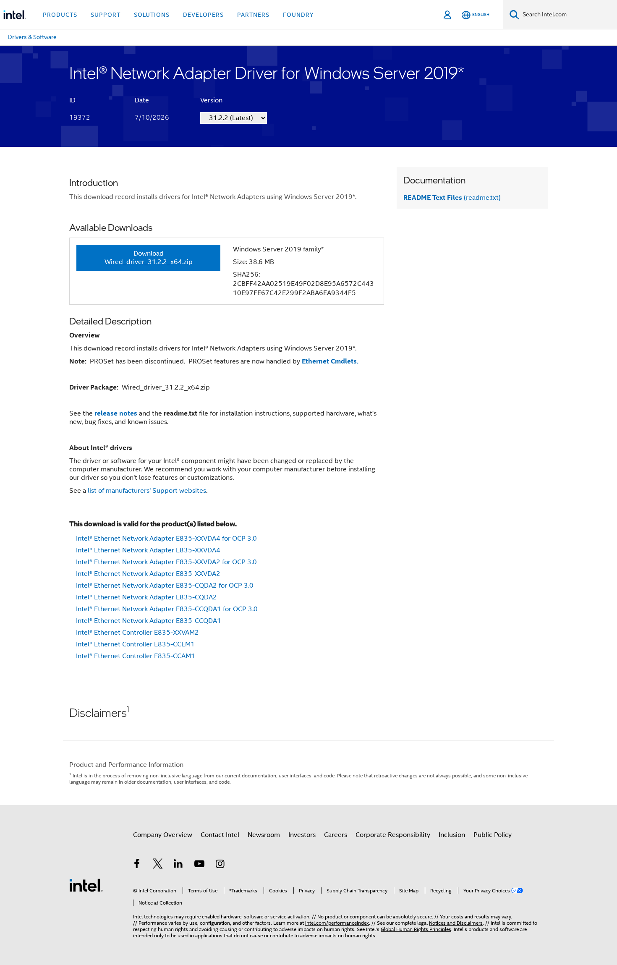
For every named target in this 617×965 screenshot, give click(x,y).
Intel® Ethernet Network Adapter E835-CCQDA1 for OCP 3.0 (167, 609)
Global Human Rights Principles (416, 929)
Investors (302, 835)
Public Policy (492, 835)
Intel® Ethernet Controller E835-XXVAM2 (137, 632)
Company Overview (162, 835)
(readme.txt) (452, 198)
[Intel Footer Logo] (86, 885)
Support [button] (105, 14)
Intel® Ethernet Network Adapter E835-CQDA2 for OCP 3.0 (165, 585)
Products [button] (60, 14)
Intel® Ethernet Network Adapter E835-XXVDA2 (148, 574)
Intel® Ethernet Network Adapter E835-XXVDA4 (148, 550)
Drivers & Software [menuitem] (32, 37)
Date (142, 100)
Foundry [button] (298, 14)
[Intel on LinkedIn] (178, 865)
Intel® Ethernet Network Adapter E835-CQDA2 (146, 597)
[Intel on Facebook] (137, 865)
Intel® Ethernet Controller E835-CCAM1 (135, 656)
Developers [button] (203, 14)
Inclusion (452, 835)
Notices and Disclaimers (456, 923)
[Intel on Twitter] (158, 865)
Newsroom (264, 835)
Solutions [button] (152, 14)
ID (72, 100)
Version (211, 100)
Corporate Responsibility (393, 835)
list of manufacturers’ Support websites (147, 490)
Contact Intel (220, 835)
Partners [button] (253, 14)
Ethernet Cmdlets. (330, 361)
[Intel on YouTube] (199, 865)
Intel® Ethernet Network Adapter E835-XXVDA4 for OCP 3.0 (166, 538)
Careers (335, 835)
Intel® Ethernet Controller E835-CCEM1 (135, 644)
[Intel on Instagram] (220, 865)
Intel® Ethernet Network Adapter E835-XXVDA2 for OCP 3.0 (166, 562)
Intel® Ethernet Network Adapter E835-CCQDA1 (148, 621)
